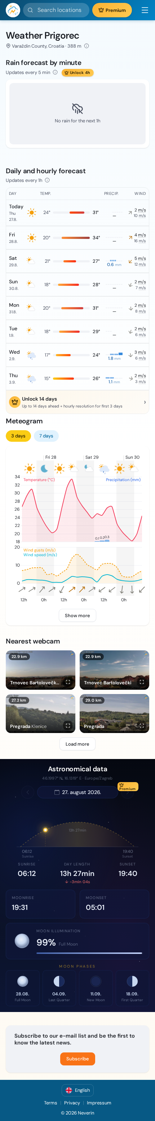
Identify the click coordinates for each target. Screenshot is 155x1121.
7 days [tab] (46, 436)
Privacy (72, 1103)
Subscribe (77, 1059)
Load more (77, 744)
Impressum (99, 1103)
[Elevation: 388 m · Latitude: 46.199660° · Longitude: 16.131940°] (86, 46)
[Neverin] (13, 10)
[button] (142, 10)
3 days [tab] (18, 436)
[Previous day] (27, 792)
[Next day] (127, 792)
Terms (50, 1103)
